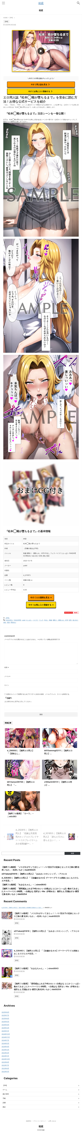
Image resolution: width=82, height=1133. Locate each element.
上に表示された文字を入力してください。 (18, 701)
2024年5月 (5, 1043)
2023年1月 (5, 1056)
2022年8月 (5, 1062)
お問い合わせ (52, 1121)
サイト (6, 685)
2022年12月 (6, 1059)
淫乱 (4, 622)
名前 (6, 667)
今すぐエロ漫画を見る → (41, 597)
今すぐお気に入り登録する (39, 91)
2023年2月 (5, 1053)
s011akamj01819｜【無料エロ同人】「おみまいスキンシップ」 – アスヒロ (34, 874)
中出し (46, 620)
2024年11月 (6, 1037)
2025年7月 (5, 1015)
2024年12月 (6, 1034)
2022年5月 (5, 1071)
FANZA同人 (9, 620)
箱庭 (41, 3)
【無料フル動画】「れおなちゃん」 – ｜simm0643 (24, 884)
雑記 (4, 1107)
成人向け (75, 620)
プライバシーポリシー (39, 1121)
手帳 (4, 1098)
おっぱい (29, 620)
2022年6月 (5, 1068)
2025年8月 (5, 1012)
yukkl (23, 620)
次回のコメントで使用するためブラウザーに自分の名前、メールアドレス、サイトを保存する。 (38, 694)
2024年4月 (5, 1046)
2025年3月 (5, 1028)
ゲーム (5, 1090)
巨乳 (70, 620)
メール (7, 676)
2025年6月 (5, 1018)
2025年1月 (5, 1031)
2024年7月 (5, 1040)
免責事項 (28, 1121)
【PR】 (7, 618)
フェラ (41, 620)
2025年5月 (5, 1021)
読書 (4, 1103)
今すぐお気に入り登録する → (41, 605)
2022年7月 (5, 1065)
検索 (72, 853)
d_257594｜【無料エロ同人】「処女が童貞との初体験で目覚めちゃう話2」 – (22, 907)
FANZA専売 (17, 620)
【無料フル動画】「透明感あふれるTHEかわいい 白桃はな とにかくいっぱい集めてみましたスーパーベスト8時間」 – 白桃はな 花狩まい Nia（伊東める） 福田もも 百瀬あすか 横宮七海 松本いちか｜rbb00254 (40, 891)
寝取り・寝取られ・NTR (60, 620)
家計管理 (6, 1094)
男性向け (13, 622)
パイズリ (35, 620)
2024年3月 (5, 1050)
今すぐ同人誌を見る (39, 84)
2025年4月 (5, 1025)
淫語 (8, 622)
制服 (50, 620)
